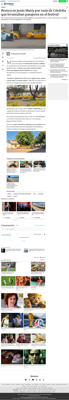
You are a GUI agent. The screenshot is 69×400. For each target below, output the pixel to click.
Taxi (34, 193)
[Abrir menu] (2, 4)
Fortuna (29, 388)
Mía (41, 388)
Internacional (28, 384)
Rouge (39, 388)
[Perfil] (34, 377)
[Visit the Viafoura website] (43, 257)
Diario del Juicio (44, 386)
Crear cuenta (42, 225)
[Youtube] (33, 379)
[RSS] (40, 379)
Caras (27, 386)
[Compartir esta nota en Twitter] (3, 57)
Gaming (35, 386)
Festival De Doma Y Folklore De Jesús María (22, 193)
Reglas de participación (46, 391)
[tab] (6, 234)
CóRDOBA (3, 7)
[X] (29, 379)
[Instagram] (36, 379)
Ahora (3, 384)
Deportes (37, 384)
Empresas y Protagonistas (61, 384)
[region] (23, 241)
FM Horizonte (50, 388)
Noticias (24, 386)
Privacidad (35, 391)
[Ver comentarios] (67, 7)
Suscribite (62, 1)
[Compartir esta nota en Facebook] (3, 53)
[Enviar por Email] (3, 65)
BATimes (44, 388)
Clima (33, 384)
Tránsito (53, 391)
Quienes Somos (22, 391)
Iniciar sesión (36, 225)
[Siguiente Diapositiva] (45, 211)
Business (53, 384)
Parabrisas (34, 388)
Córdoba (9, 196)
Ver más (64, 79)
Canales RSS (16, 391)
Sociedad (22, 384)
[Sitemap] (43, 379)
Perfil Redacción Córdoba (18, 54)
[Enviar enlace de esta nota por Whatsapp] (3, 61)
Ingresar (55, 1)
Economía (18, 384)
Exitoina (31, 386)
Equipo (39, 391)
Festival (9, 193)
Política (13, 384)
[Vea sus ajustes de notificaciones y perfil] (67, 1)
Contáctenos (29, 391)
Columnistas (8, 384)
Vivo (39, 386)
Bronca (15, 196)
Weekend (25, 388)
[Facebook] (25, 379)
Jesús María (40, 193)
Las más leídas (54, 45)
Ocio (40, 384)
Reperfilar (49, 384)
